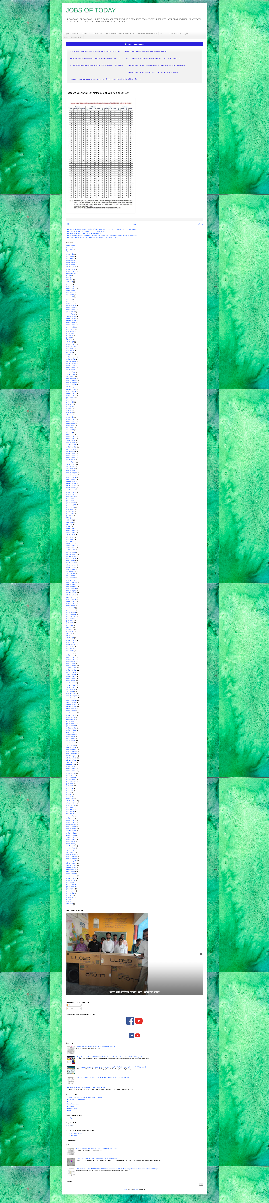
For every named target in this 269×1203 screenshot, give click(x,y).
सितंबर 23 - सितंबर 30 (71, 865)
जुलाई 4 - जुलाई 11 (70, 616)
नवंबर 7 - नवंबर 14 (70, 578)
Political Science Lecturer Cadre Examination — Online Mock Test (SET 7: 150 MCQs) (156, 65)
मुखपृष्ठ (186, 33)
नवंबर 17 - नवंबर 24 (70, 741)
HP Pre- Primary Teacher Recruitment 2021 (120, 33)
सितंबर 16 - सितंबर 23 (71, 867)
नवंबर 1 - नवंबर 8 (70, 691)
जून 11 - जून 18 (70, 406)
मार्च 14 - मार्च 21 (70, 651)
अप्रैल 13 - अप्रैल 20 (71, 288)
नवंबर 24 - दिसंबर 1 (70, 314)
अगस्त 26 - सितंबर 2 (71, 874)
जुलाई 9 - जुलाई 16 (70, 397)
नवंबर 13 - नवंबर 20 (70, 466)
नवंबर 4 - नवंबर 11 (70, 852)
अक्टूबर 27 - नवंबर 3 (71, 747)
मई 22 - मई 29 (69, 520)
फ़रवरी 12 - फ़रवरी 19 (71, 438)
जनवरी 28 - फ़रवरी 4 (71, 361)
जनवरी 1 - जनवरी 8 (70, 451)
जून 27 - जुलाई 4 (70, 618)
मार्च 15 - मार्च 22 (70, 258)
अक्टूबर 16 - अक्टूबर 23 (71, 475)
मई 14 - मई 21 (69, 413)
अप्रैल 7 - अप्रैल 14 (71, 346)
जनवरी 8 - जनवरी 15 (71, 449)
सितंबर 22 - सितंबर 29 (71, 318)
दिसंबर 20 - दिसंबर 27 (71, 676)
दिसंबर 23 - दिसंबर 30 (71, 837)
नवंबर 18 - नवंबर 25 (70, 848)
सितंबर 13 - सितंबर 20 (71, 706)
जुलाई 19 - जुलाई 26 (71, 723)
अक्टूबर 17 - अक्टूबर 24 (71, 584)
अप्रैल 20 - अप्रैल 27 (71, 286)
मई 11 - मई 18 (69, 282)
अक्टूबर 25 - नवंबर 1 (71, 693)
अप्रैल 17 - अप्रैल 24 (71, 531)
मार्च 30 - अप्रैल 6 (70, 292)
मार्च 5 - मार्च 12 (69, 432)
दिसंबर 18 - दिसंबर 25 (71, 455)
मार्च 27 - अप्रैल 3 (70, 537)
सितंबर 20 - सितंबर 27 (71, 704)
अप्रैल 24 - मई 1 (70, 528)
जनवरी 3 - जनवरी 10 (71, 672)
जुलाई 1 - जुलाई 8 (70, 891)
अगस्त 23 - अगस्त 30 (71, 713)
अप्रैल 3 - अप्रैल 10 (71, 535)
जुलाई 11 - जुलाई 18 (71, 614)
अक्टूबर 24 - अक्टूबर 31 (71, 582)
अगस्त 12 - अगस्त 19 (71, 878)
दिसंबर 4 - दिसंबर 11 (71, 460)
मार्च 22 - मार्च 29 (70, 256)
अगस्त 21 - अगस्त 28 (71, 492)
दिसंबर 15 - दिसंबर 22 (71, 310)
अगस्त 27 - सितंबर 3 (71, 391)
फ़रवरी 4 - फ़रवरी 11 (71, 359)
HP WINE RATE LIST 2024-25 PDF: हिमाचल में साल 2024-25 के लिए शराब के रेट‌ (96, 1158)
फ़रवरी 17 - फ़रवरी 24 (71, 820)
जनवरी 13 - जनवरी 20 (71, 831)
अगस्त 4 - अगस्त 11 (71, 773)
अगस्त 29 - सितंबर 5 (71, 599)
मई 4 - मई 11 (69, 284)
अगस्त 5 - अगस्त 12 (71, 880)
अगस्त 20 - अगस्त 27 (71, 393)
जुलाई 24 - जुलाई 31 (71, 500)
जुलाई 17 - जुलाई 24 (71, 503)
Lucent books (71, 1102)
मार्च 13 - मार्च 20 (70, 541)
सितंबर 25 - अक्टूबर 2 (71, 481)
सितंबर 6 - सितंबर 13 (71, 708)
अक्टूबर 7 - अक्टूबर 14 (71, 861)
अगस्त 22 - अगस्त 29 (71, 601)
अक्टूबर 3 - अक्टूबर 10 (71, 588)
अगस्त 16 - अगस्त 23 (71, 715)
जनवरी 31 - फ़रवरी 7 (71, 663)
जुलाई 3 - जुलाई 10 (70, 507)
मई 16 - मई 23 (69, 631)
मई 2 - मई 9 (68, 636)
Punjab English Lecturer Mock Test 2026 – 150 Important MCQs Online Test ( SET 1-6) (99, 58)
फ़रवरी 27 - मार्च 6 (70, 543)
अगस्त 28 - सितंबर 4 (71, 490)
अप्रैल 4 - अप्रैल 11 (71, 644)
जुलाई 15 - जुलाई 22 (71, 887)
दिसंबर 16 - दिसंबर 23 (71, 839)
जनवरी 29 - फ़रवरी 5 (71, 443)
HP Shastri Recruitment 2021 (147, 33)
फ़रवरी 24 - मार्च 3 (70, 818)
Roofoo (126, 1189)
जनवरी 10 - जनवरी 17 (71, 670)
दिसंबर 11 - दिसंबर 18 (71, 458)
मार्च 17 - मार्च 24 (70, 811)
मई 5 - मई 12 (69, 340)
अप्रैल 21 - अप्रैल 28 (71, 344)
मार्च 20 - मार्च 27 (70, 539)
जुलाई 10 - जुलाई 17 (71, 505)
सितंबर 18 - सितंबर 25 (71, 483)
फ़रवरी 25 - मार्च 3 (70, 355)
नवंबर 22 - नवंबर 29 (70, 685)
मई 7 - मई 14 (69, 415)
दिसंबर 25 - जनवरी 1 (71, 453)
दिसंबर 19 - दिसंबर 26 (71, 565)
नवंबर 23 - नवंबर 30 (70, 265)
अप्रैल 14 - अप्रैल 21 (71, 803)
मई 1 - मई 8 (68, 526)
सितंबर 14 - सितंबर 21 (71, 267)
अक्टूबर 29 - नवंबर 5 (71, 378)
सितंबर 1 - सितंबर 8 (70, 764)
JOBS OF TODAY (91, 10)
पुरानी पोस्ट (200, 224)
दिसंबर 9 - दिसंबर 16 (71, 841)
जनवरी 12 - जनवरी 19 (71, 728)
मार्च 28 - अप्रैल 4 (70, 646)
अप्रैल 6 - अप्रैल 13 (71, 290)
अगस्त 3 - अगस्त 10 (71, 273)
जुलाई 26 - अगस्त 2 (70, 721)
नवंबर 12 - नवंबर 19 (70, 374)
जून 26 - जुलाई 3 (70, 509)
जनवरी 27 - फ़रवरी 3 (71, 826)
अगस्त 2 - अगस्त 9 (70, 719)
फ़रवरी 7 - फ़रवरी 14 (71, 661)
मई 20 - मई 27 (69, 904)
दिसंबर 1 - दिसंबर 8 (70, 312)
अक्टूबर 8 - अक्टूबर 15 (71, 385)
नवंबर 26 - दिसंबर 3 (70, 370)
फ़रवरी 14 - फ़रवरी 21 (71, 659)
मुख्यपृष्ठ (134, 224)
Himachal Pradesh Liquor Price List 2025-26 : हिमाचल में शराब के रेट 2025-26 (96, 1046)
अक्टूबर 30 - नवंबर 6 (71, 470)
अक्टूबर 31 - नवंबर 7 (71, 580)
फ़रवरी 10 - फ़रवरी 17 (71, 822)
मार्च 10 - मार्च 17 (70, 350)
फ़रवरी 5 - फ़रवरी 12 (71, 440)
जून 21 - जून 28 (70, 247)
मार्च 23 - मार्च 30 (70, 295)
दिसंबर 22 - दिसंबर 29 (71, 732)
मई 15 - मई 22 (69, 522)
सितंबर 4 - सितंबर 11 (71, 488)
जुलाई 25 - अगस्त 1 (70, 610)
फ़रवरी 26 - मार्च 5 (70, 434)
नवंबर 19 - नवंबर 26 (70, 372)
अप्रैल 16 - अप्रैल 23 (71, 421)
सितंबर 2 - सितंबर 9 (70, 871)
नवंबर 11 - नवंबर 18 (70, 850)
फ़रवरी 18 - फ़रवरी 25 (71, 357)
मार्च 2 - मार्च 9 (69, 301)
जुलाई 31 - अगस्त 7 (70, 498)
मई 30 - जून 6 (69, 627)
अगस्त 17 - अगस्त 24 (71, 271)
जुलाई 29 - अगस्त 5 (70, 882)
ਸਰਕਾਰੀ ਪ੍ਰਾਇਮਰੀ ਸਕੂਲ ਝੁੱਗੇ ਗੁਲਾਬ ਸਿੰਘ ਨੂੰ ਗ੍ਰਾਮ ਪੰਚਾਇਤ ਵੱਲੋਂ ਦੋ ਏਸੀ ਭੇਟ (145, 51)
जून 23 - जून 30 (70, 333)
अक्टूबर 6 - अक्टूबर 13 (71, 753)
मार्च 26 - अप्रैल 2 (70, 428)
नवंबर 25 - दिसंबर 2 (70, 846)
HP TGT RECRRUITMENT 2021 (171, 33)
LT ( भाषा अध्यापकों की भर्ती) (71, 33)
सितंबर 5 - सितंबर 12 (71, 597)
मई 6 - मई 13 (69, 906)
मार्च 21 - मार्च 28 (70, 648)
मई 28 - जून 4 (69, 408)
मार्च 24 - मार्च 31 (70, 809)
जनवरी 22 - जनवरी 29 (71, 445)
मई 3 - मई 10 (69, 252)
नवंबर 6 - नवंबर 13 (70, 468)
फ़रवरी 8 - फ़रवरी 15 (71, 260)
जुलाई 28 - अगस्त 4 (70, 775)
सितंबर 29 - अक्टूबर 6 (71, 316)
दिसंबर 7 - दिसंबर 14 (71, 262)
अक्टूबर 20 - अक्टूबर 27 (71, 749)
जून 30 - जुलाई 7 (70, 331)
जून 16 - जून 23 (70, 788)
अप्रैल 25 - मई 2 (70, 638)
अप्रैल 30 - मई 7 (70, 417)
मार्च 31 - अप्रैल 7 (70, 348)
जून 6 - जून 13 (69, 625)
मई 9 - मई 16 (69, 633)
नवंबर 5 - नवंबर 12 (70, 376)
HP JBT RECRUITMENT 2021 (92, 33)
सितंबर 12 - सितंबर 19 (71, 595)
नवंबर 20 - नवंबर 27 (70, 464)
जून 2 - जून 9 (69, 338)
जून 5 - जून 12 (69, 515)
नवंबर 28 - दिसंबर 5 (70, 571)
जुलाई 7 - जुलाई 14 (70, 329)
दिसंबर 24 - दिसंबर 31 (71, 368)
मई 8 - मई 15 (69, 524)
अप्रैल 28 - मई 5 (70, 342)
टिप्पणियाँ (70, 1008)
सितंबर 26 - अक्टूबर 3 (71, 591)
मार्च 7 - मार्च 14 (69, 653)
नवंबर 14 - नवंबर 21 (70, 576)
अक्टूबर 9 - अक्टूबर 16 (71, 477)
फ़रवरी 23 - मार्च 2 (70, 303)
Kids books (70, 1106)
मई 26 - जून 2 (69, 794)
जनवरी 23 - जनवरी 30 (71, 554)
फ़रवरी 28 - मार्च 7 (70, 655)
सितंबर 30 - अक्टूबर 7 (71, 863)
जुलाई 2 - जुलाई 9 (70, 400)
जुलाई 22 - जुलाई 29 (71, 884)
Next (201, 954)
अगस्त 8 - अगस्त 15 (71, 605)
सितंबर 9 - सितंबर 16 (71, 869)
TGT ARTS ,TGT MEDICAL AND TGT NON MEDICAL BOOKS (84, 1097)
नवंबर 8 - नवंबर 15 (70, 689)
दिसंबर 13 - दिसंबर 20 (71, 678)
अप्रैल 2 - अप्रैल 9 (70, 425)
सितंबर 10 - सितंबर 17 (71, 389)
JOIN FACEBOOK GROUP (74, 1133)
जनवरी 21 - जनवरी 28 (71, 363)
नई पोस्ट (68, 224)
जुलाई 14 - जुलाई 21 (71, 327)
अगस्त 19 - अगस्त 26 (71, 876)
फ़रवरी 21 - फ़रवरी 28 (71, 657)
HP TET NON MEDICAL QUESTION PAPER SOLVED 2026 (84, 233)
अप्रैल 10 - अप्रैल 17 (71, 533)
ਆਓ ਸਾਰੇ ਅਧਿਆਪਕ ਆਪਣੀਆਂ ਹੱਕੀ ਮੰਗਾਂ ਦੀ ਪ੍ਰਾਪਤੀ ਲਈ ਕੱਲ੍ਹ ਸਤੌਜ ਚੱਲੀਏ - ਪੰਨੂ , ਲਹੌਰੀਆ (96, 65)
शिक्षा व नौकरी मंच (74, 1118)
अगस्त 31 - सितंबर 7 (71, 269)
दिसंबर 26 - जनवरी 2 (71, 563)
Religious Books (72, 1108)
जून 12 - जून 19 (70, 513)
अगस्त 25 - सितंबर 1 (71, 322)
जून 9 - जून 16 (69, 335)
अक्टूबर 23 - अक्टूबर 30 (71, 473)
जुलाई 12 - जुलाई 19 (71, 726)
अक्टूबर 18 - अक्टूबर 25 (71, 696)
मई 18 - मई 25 (69, 280)
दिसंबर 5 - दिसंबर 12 (71, 569)
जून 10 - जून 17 (70, 897)
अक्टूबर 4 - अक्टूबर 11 (71, 700)
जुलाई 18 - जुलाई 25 (71, 612)
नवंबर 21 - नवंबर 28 (70, 573)
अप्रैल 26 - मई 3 (70, 254)
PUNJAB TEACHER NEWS (73, 37)
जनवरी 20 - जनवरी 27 (71, 829)
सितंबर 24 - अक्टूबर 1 (71, 387)
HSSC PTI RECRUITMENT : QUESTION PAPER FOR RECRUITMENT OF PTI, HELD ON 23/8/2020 (104, 1077)
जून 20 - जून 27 (70, 621)
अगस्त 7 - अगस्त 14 (71, 496)
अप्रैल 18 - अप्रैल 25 (71, 640)
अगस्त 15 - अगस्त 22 (71, 603)
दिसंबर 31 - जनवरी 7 (71, 365)
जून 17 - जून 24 (70, 895)
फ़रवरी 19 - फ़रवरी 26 (71, 436)
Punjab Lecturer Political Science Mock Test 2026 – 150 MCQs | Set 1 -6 (156, 58)
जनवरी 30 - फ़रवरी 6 (71, 552)
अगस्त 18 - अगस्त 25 (71, 325)
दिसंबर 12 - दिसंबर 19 (71, 567)
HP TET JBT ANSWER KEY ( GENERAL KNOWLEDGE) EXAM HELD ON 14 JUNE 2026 (92, 238)
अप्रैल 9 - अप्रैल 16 (71, 423)
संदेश (69, 1005)
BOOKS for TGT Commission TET (76, 1099)
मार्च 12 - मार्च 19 (70, 430)
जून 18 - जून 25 (70, 404)
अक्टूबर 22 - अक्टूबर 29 (71, 380)
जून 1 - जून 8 (69, 275)
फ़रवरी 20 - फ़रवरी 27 (71, 545)
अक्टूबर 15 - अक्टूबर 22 (71, 383)
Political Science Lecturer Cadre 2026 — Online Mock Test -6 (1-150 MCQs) (153, 72)
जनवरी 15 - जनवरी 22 (71, 447)
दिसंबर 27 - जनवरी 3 (71, 674)
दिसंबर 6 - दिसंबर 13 (71, 681)
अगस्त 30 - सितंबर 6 (71, 711)
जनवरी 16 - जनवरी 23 (71, 556)
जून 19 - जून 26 (70, 511)
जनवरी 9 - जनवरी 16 (71, 558)
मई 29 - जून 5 (69, 518)
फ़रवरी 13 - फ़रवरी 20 (71, 548)
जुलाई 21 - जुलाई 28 (71, 777)
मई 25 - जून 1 (69, 277)
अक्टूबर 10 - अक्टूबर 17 (71, 586)
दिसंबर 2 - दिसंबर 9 (70, 844)
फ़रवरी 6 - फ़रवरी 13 (71, 550)
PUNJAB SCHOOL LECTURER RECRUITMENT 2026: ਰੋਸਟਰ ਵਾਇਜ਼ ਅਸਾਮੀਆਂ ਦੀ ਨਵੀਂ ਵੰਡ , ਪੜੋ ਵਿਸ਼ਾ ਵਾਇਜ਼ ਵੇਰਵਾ (105, 79)
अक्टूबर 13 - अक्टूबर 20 (71, 751)
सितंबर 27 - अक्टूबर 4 (71, 702)
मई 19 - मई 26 (69, 796)
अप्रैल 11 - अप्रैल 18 (71, 642)
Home (69, 1110)
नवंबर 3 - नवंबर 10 (70, 745)
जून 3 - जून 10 (69, 899)
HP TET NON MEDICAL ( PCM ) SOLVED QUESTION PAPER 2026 (86, 231)
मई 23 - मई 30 (69, 629)
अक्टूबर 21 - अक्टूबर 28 (71, 856)
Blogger (136, 1189)
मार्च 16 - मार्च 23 (70, 297)
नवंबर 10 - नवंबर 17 (70, 743)
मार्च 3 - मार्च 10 (69, 352)
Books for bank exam (73, 1104)
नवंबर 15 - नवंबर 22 (70, 687)
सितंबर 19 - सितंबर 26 (71, 593)
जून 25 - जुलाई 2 (70, 402)
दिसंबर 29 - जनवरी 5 (71, 307)
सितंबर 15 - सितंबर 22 (71, 320)
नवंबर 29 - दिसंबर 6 (70, 683)
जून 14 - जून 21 (70, 250)
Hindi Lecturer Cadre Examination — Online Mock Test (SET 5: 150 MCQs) (95, 51)
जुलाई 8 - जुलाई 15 (70, 889)
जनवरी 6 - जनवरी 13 (71, 833)
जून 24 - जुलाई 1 (70, 893)
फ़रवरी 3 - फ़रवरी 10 (71, 824)
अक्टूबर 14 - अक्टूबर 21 (71, 859)
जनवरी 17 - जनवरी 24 (71, 668)
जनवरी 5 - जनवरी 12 (71, 305)
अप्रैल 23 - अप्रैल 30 (71, 419)
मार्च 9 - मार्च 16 (69, 299)
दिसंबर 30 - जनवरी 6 (71, 835)
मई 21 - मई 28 (69, 410)
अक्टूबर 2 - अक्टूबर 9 (71, 479)
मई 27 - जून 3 (69, 901)
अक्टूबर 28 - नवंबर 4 (71, 854)
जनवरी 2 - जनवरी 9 (70, 560)
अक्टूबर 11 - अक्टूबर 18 (71, 698)
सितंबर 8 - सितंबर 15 (71, 762)
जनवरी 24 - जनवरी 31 (71, 666)
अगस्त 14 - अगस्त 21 (71, 494)
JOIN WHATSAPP (72, 1135)
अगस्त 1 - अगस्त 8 (70, 608)
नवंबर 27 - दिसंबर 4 (70, 462)
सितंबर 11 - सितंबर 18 (71, 485)
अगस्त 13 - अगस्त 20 (71, 395)
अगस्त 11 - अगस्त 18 (71, 771)
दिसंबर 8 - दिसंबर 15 (71, 734)
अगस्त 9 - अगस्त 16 (71, 245)
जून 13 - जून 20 (70, 623)
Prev (68, 954)
